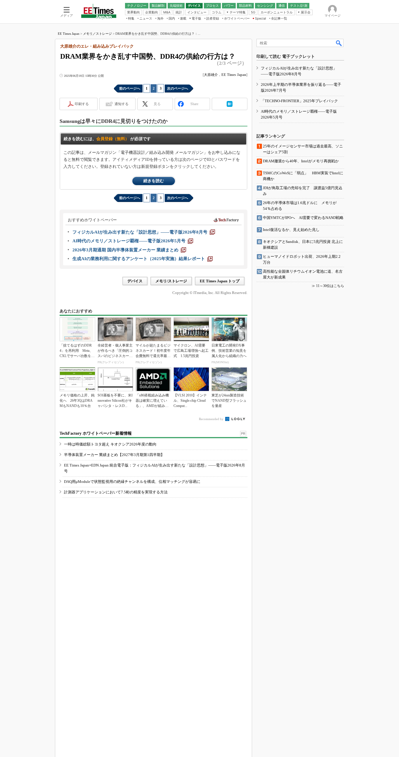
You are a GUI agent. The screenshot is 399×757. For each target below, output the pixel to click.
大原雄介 (211, 75)
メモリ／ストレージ (97, 33)
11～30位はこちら (330, 286)
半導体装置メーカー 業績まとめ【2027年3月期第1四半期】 (114, 455)
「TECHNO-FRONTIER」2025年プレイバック (299, 101)
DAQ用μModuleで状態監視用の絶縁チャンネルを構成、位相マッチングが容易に (132, 481)
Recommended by (211, 419)
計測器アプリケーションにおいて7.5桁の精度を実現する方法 (116, 492)
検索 (339, 43)
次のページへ (177, 88)
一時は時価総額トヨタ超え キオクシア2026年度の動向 (110, 444)
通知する (122, 104)
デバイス (135, 281)
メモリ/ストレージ (171, 281)
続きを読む (153, 181)
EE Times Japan (68, 33)
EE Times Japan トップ (220, 281)
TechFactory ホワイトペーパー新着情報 (96, 433)
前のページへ (129, 88)
